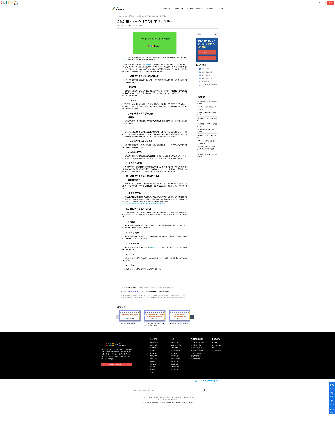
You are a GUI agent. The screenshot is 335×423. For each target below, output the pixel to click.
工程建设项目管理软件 (197, 342)
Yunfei (140, 25)
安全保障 (162, 397)
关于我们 (150, 397)
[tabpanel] (129, 317)
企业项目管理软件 (196, 358)
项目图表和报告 (154, 353)
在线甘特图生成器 (207, 72)
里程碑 (151, 372)
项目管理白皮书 (216, 350)
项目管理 (152, 369)
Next (192, 317)
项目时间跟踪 (153, 347)
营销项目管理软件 (196, 356)
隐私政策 (192, 397)
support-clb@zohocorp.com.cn (210, 380)
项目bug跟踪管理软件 (177, 345)
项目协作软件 (174, 361)
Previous (117, 317)
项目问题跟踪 (153, 358)
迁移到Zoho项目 (216, 345)
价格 (213, 347)
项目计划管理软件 (207, 78)
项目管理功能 (165, 8)
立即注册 (331, 2)
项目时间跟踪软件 (175, 358)
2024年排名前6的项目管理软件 (209, 85)
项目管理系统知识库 (130, 16)
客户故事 (214, 342)
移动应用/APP (153, 356)
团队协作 (152, 350)
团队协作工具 (205, 69)
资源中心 (210, 8)
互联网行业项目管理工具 (198, 353)
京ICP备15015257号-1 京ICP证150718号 (184, 402)
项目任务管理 (153, 345)
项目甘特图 (153, 361)
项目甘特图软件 (175, 353)
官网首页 (121, 16)
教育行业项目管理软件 (197, 350)
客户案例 (190, 8)
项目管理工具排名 (141, 16)
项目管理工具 (149, 65)
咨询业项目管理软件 (196, 345)
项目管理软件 (132, 287)
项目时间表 (153, 247)
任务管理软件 (174, 347)
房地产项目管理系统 (196, 347)
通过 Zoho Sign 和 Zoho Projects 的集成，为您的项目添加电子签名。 (206, 149)
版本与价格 (199, 8)
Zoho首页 (143, 397)
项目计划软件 (174, 369)
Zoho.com (10, 2)
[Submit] (205, 390)
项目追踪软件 (174, 364)
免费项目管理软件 (175, 366)
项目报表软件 (174, 356)
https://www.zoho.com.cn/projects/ (159, 291)
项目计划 (152, 366)
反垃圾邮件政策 (178, 397)
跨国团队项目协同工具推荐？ (128, 323)
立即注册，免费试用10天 (116, 364)
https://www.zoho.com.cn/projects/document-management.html (143, 203)
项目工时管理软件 (175, 350)
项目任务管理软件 (207, 75)
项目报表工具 (205, 81)
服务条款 (186, 397)
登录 (325, 2)
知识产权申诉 (170, 397)
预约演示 (207, 58)
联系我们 (220, 8)
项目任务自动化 (154, 342)
